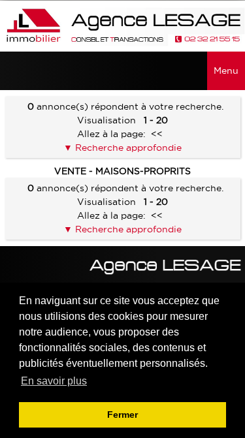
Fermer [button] (122, 414)
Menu (226, 70)
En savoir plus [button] (54, 380)
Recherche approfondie (127, 147)
